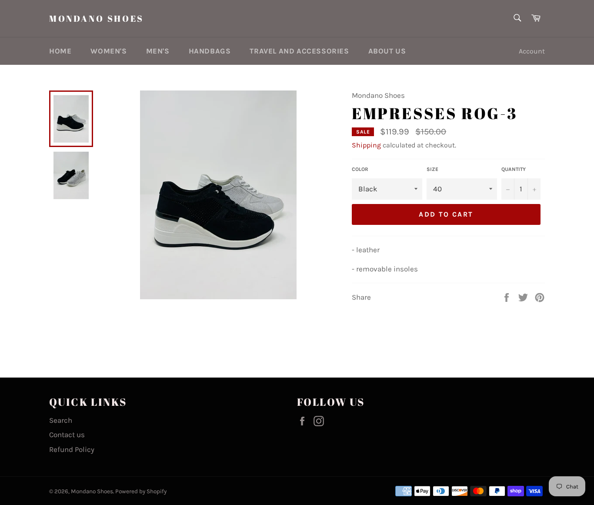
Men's (158, 51)
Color (360, 169)
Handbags (210, 51)
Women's (108, 51)
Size (432, 169)
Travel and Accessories (299, 51)
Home (60, 51)
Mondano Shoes (96, 18)
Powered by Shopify (141, 491)
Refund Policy (71, 449)
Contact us (67, 434)
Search (60, 420)
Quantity (513, 169)
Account (532, 51)
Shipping (366, 145)
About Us (387, 51)
